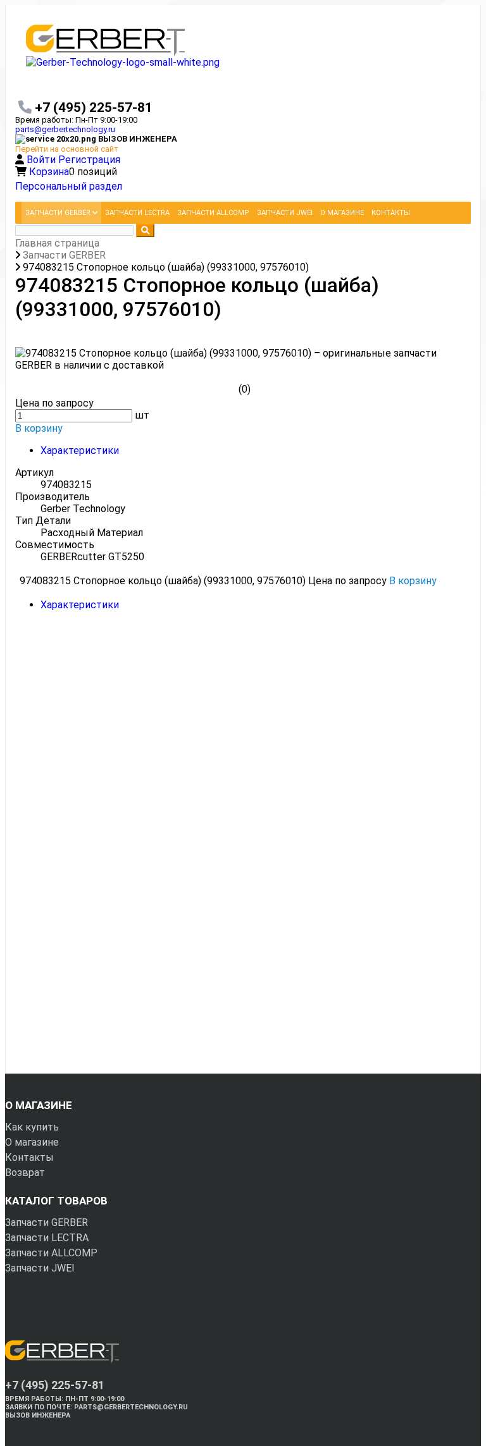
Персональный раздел (68, 186)
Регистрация (89, 160)
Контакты (29, 1157)
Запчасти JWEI (40, 1268)
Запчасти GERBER (46, 1222)
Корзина (49, 172)
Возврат (25, 1173)
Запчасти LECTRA (47, 1238)
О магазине (32, 1142)
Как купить (32, 1127)
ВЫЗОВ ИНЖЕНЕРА (37, 1415)
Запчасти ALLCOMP (51, 1253)
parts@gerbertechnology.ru (65, 129)
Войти (42, 160)
